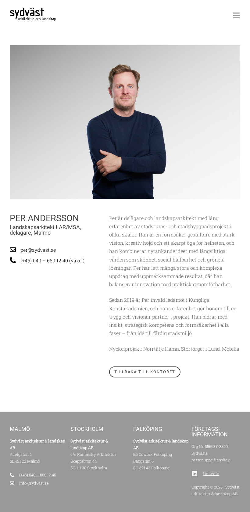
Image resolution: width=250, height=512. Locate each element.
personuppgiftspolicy (210, 459)
